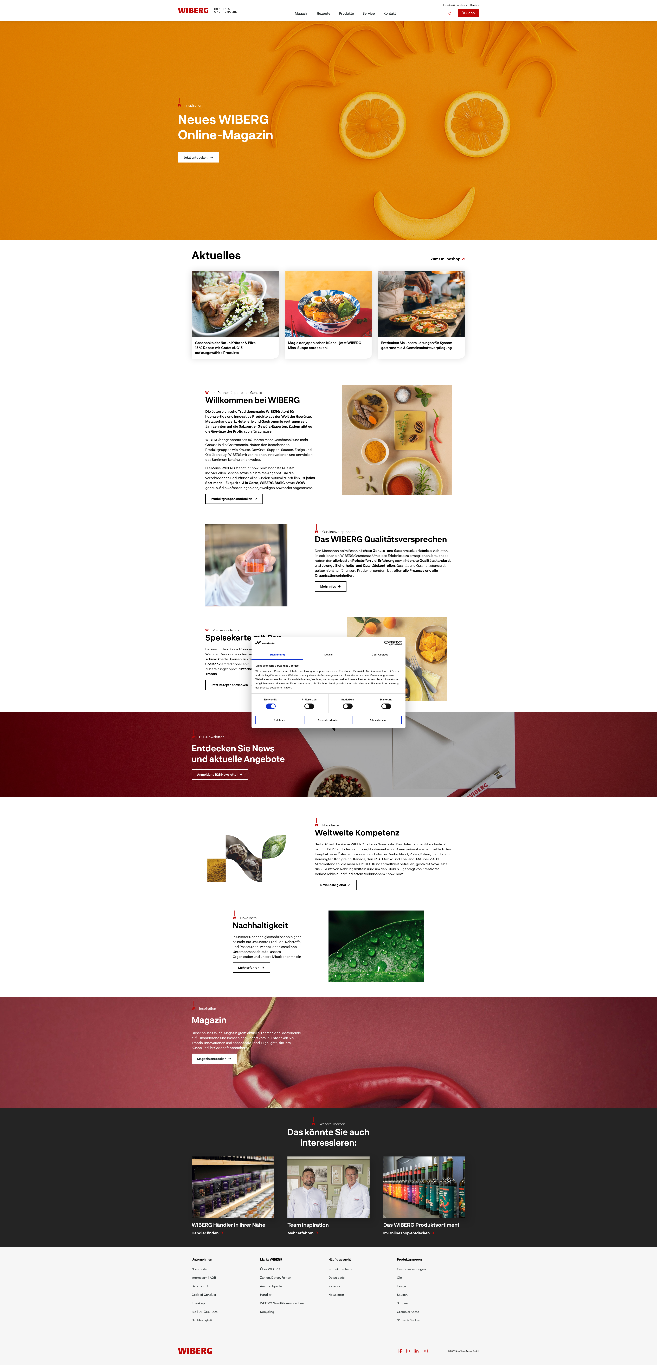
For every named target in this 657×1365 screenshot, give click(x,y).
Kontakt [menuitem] (389, 13)
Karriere (474, 5)
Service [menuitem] (369, 13)
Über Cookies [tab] (380, 654)
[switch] (309, 706)
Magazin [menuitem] (301, 13)
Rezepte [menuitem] (323, 13)
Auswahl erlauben (328, 720)
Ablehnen (279, 720)
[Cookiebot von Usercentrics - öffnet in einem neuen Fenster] (387, 643)
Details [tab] (328, 654)
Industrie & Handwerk (455, 5)
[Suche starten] (450, 13)
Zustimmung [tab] (277, 654)
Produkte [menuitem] (346, 13)
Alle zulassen (378, 720)
